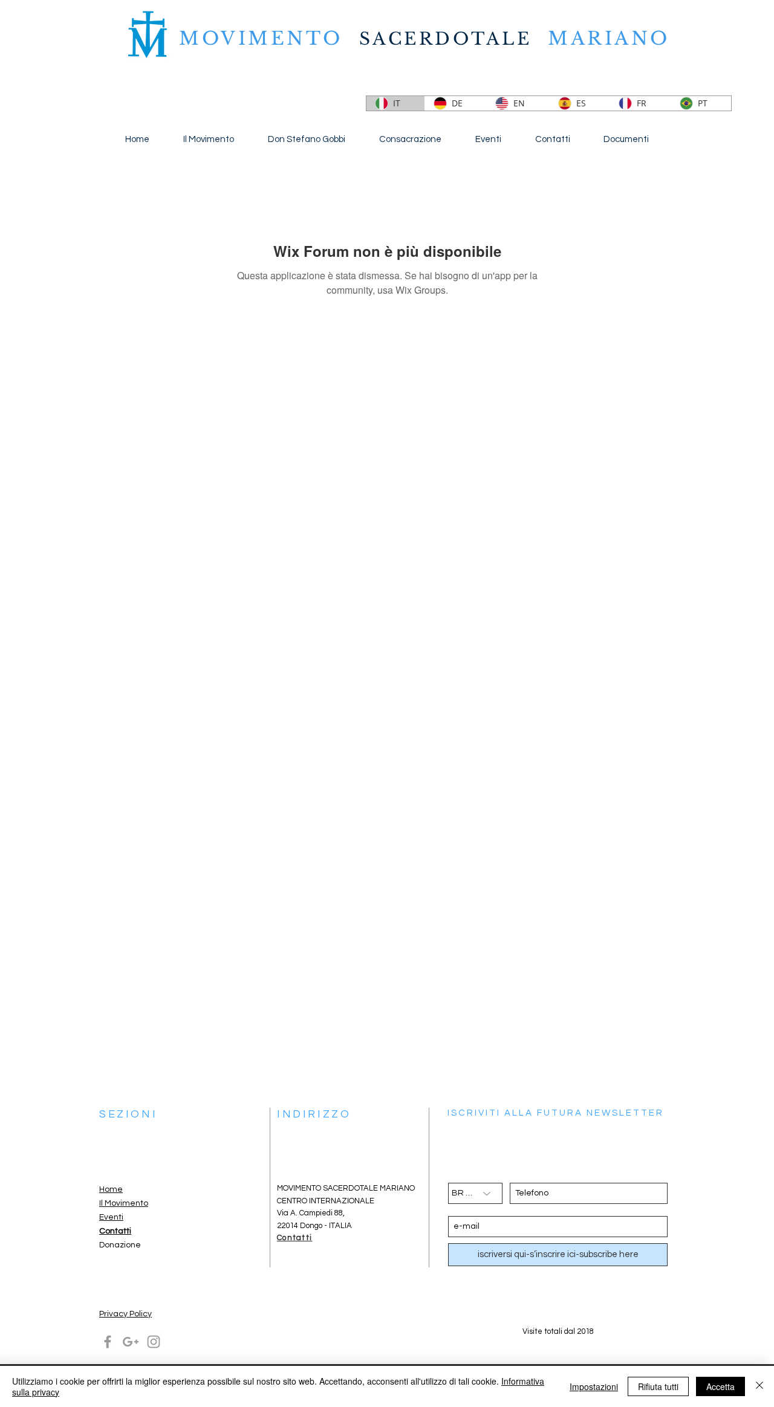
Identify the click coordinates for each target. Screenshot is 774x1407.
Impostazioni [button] (594, 1386)
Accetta (720, 1386)
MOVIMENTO (269, 38)
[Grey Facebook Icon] (107, 1341)
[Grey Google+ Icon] (130, 1341)
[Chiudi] (759, 1386)
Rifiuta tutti (658, 1386)
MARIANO (609, 38)
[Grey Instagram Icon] (153, 1341)
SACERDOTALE (445, 39)
